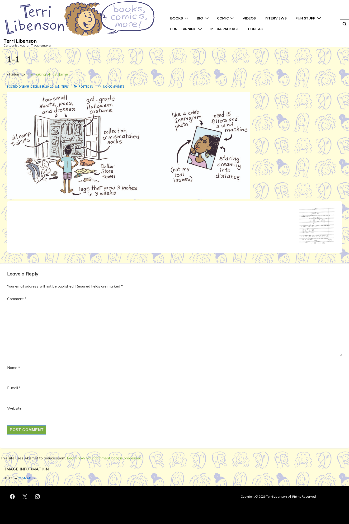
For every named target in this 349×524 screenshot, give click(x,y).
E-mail (12, 387)
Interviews (276, 18)
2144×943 (25, 478)
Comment (16, 298)
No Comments (113, 87)
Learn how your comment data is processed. (104, 458)
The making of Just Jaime (47, 74)
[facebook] (12, 497)
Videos (249, 18)
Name (12, 367)
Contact (256, 29)
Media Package (224, 29)
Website (14, 408)
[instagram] (37, 497)
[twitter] (24, 497)
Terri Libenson (20, 41)
